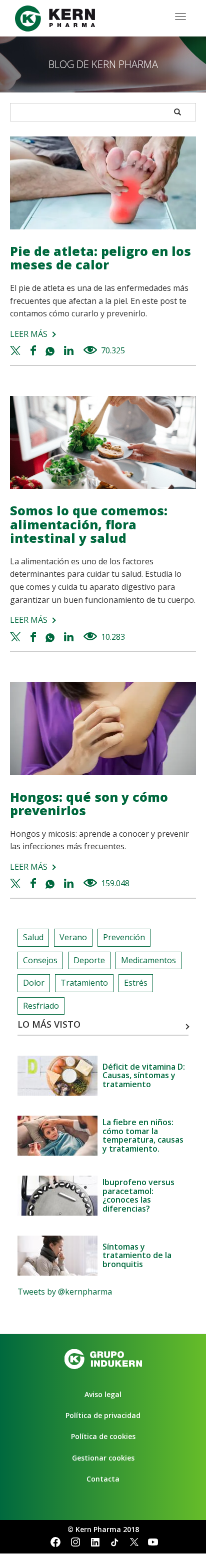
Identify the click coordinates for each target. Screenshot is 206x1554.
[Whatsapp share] (51, 350)
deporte (89, 960)
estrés (136, 982)
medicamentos (148, 960)
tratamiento (84, 982)
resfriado (41, 1005)
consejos (40, 960)
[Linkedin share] (69, 350)
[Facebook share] (34, 350)
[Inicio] (55, 18)
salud (33, 937)
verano (73, 937)
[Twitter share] (17, 350)
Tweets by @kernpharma (65, 1291)
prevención (124, 937)
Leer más (29, 333)
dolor (33, 982)
